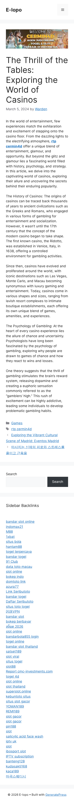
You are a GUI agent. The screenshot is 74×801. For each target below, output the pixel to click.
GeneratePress (56, 794)
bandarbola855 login (22, 636)
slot (9, 731)
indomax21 (14, 527)
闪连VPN (13, 611)
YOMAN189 (15, 706)
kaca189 (12, 771)
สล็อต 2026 (14, 627)
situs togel (14, 661)
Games (16, 423)
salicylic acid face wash (24, 736)
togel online (15, 641)
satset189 (14, 651)
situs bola (13, 542)
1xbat (10, 537)
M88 (9, 532)
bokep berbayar (18, 621)
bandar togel (16, 557)
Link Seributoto (18, 591)
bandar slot (15, 617)
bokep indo (15, 577)
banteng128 (15, 761)
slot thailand (15, 686)
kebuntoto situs (18, 696)
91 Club (12, 561)
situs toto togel (18, 607)
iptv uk (11, 741)
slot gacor (14, 716)
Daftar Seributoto (19, 601)
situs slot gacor (18, 701)
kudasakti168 (16, 766)
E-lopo (14, 10)
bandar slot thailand (22, 646)
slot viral (12, 656)
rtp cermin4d (21, 429)
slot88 (11, 666)
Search (11, 474)
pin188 (11, 726)
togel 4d (12, 676)
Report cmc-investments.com (29, 671)
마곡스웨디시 (16, 776)
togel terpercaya (19, 552)
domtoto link (16, 581)
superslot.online (18, 691)
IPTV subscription (20, 756)
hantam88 (14, 547)
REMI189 (13, 711)
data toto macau (19, 567)
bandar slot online (20, 522)
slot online (14, 571)
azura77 (12, 587)
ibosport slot (16, 751)
